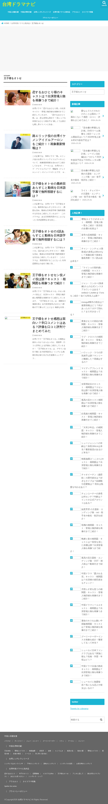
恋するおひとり (9, 773)
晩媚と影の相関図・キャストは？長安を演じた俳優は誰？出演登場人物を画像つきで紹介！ (86, 545)
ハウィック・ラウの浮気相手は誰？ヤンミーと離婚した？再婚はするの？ (92, 357)
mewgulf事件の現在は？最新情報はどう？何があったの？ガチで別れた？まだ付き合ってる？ (87, 308)
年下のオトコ (24, 773)
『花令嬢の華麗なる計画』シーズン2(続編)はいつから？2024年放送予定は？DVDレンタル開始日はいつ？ (86, 157)
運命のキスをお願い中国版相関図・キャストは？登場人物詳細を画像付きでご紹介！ (92, 625)
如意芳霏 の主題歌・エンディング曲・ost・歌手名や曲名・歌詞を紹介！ (92, 514)
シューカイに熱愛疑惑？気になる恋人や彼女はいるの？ (92, 685)
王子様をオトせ (63, 773)
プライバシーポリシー (50, 18)
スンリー (81, 741)
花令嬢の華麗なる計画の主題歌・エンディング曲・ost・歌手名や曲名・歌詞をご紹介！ (86, 176)
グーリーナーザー (49, 741)
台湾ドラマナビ (18, 4)
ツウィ (61, 741)
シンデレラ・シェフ (35, 776)
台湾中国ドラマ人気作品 (61, 12)
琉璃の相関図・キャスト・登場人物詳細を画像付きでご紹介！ (92, 528)
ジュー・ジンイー (32, 741)
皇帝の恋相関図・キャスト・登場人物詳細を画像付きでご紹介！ (92, 238)
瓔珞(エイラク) (20, 751)
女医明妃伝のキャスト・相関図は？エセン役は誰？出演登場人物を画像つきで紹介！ (92, 389)
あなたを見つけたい (17, 776)
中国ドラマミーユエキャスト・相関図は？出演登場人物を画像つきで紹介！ (92, 610)
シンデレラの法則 (66, 763)
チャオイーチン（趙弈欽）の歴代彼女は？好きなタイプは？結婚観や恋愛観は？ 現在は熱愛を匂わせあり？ (86, 480)
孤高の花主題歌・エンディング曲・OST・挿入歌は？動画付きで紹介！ (92, 562)
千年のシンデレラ (33, 763)
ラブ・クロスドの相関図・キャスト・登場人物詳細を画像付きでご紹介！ (92, 341)
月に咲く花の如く (41, 753)
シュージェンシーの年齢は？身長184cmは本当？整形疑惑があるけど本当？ (92, 448)
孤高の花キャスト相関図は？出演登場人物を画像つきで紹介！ (92, 403)
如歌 (49, 751)
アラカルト (76, 12)
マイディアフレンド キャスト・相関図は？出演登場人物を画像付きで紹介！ (92, 373)
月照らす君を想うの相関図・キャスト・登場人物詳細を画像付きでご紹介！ (92, 594)
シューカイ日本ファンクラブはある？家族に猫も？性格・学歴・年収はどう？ (92, 655)
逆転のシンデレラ (49, 763)
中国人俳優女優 (13, 12)
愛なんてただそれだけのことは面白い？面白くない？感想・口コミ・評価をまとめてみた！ (86, 115)
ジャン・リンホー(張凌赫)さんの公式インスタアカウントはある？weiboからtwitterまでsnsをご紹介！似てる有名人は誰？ (87, 289)
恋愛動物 (36, 773)
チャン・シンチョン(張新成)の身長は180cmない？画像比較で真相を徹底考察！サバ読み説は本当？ (86, 254)
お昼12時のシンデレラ (84, 763)
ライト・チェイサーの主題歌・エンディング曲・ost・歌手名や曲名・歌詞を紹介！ (86, 195)
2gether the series (10, 786)
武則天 (41, 751)
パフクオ (7, 741)
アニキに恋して (78, 773)
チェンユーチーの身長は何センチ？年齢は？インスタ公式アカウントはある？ (92, 498)
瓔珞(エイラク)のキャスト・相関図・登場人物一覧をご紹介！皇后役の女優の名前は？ (92, 224)
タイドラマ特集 (87, 12)
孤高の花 (70, 751)
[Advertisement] (54, 49)
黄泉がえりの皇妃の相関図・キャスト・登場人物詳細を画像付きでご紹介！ (92, 326)
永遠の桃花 (17, 753)
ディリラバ (18, 741)
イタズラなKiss (48, 773)
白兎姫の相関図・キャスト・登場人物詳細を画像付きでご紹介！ (92, 417)
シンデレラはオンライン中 (13, 763)
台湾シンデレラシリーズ (42, 12)
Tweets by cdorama (79, 709)
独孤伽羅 (32, 751)
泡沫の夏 (80, 751)
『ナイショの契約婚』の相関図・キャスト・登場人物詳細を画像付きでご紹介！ (92, 272)
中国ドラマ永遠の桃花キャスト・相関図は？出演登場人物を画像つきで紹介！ (92, 671)
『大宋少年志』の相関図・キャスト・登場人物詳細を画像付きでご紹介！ (92, 432)
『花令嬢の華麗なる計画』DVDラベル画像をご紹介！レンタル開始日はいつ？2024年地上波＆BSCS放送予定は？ (86, 135)
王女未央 (7, 751)
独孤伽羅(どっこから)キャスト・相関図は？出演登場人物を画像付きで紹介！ (92, 463)
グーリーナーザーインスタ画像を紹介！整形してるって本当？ (92, 639)
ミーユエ (28, 753)
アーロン (71, 741)
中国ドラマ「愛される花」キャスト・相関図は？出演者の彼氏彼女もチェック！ (92, 578)
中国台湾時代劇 (26, 12)
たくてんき (59, 751)
